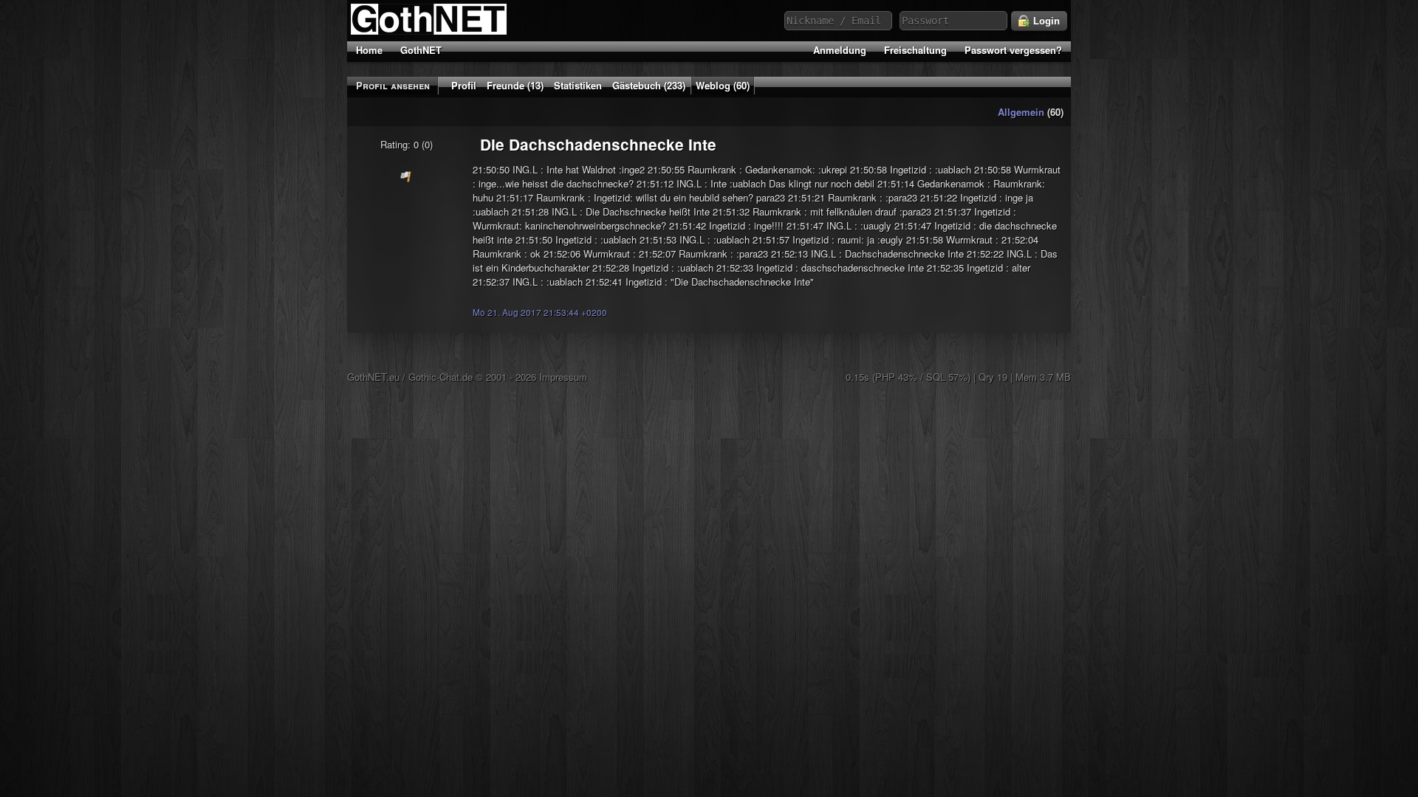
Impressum (563, 377)
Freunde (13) (515, 85)
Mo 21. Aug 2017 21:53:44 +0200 (540, 312)
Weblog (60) (723, 85)
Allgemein (1021, 112)
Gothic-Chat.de (440, 377)
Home (369, 50)
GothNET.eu (373, 377)
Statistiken (578, 85)
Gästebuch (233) (648, 85)
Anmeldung (839, 50)
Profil (463, 85)
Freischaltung (915, 50)
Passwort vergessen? (1013, 50)
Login (1045, 21)
